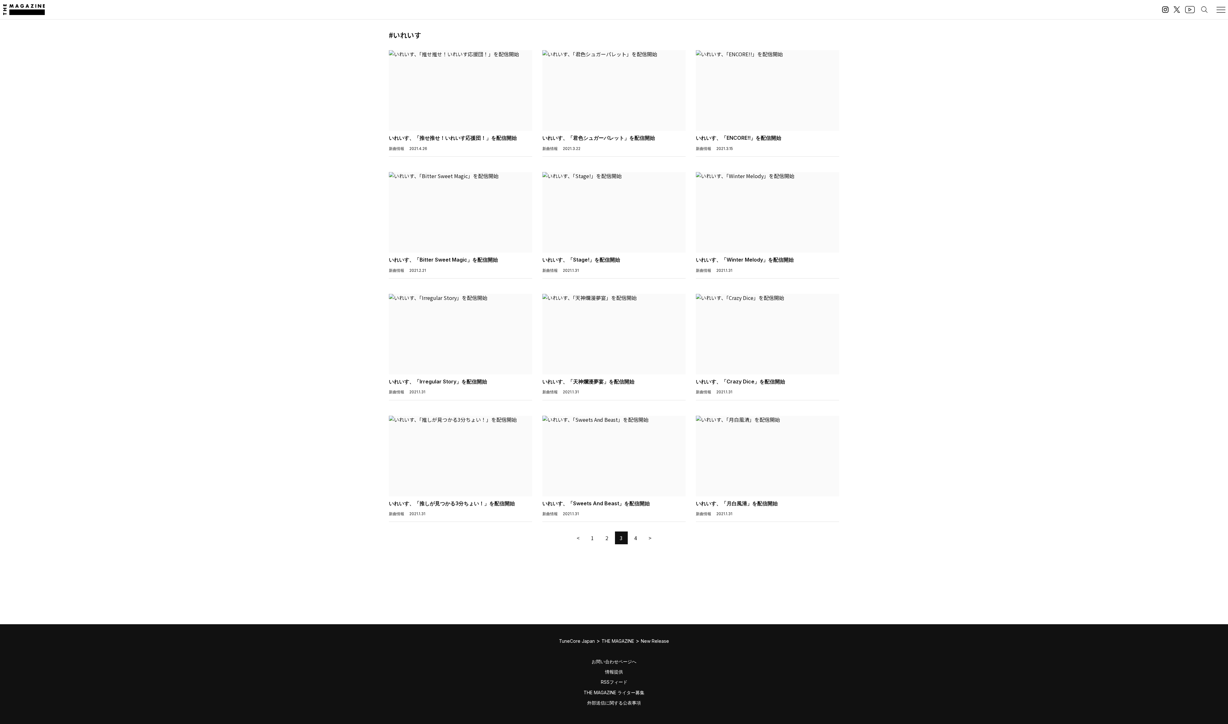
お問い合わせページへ (614, 661)
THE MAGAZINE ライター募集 (614, 692)
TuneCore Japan (577, 641)
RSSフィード (614, 682)
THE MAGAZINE (618, 641)
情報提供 (614, 671)
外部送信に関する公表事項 (614, 702)
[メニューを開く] (1221, 10)
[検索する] (1204, 9)
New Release (655, 641)
